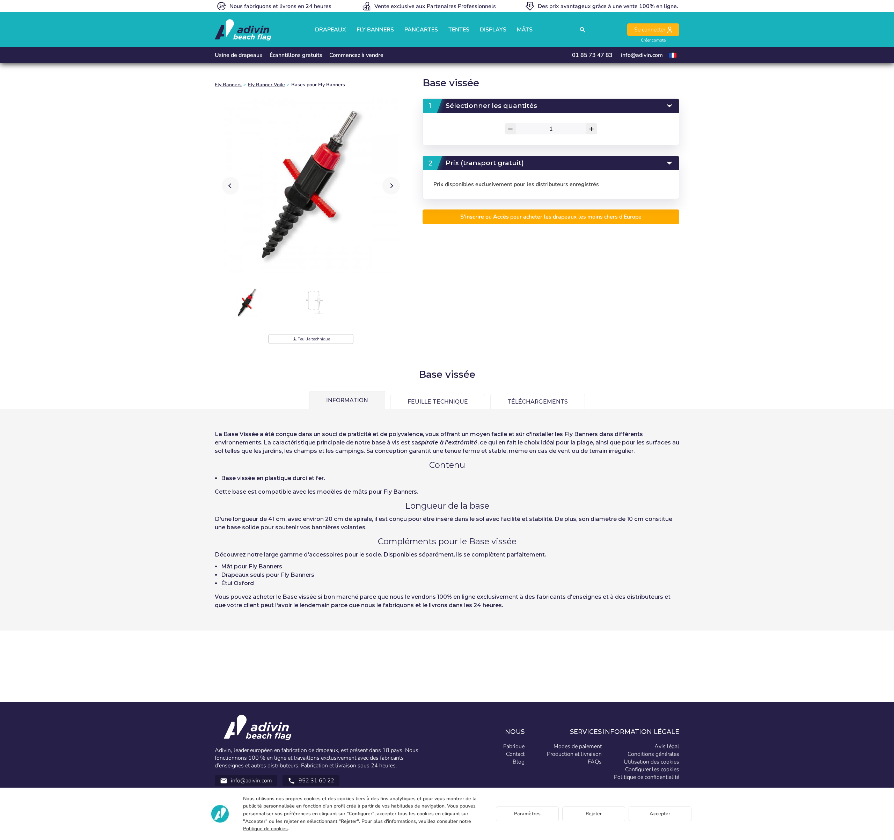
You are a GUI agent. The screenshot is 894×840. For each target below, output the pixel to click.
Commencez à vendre (356, 55)
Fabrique (514, 746)
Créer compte (653, 40)
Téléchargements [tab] (537, 401)
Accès (501, 217)
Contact (515, 754)
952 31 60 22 (311, 780)
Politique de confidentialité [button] (646, 777)
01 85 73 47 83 (592, 55)
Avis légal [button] (666, 746)
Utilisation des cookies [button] (651, 762)
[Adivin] (243, 29)
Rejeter (594, 813)
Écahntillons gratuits (296, 55)
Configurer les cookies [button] (652, 769)
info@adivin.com (642, 55)
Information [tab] (347, 400)
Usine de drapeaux (239, 55)
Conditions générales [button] (653, 754)
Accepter (660, 813)
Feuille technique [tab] (438, 401)
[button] (391, 185)
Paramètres (527, 813)
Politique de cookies (265, 828)
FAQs (595, 762)
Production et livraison (574, 754)
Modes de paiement (578, 746)
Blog (519, 762)
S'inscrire (472, 217)
